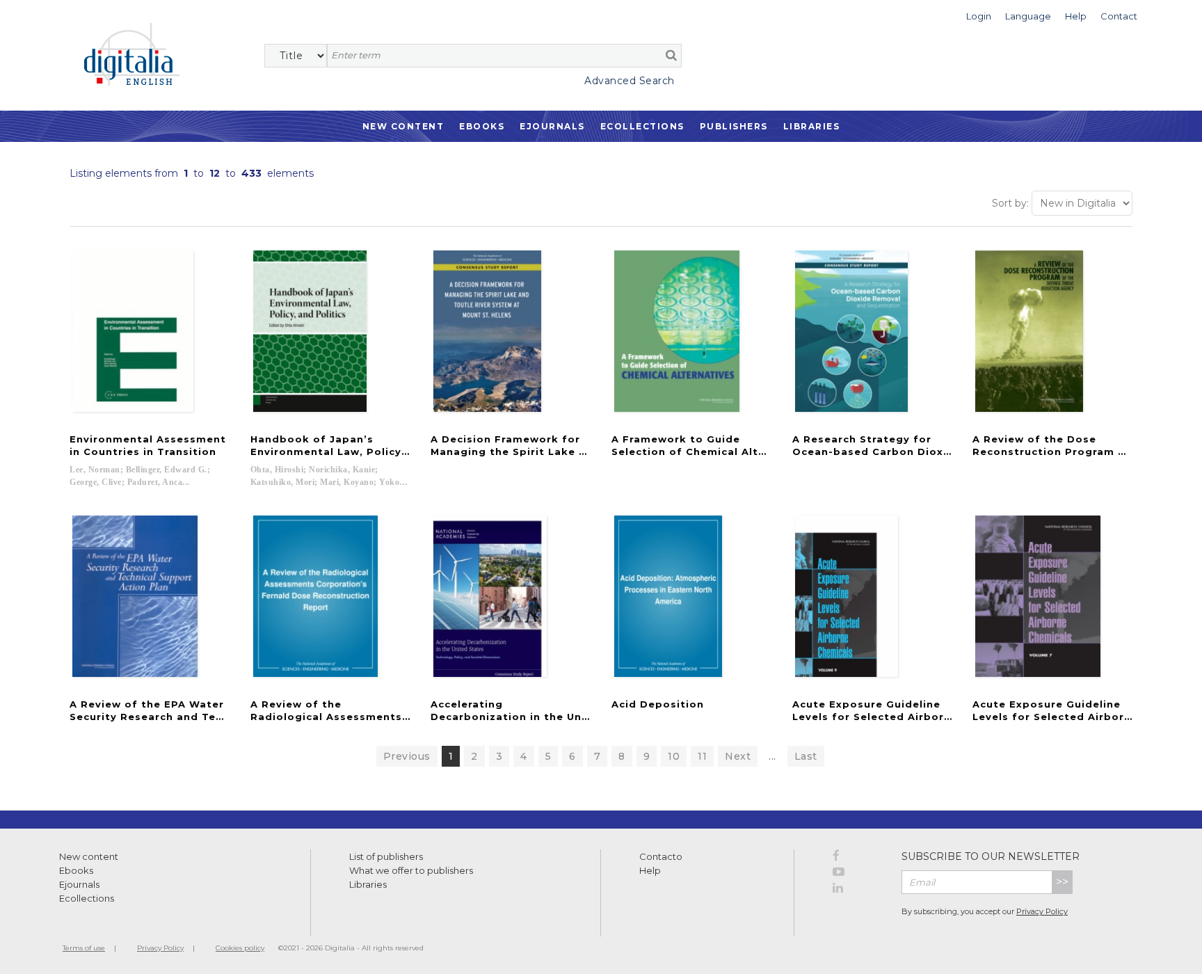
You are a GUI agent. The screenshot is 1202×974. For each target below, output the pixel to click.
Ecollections (642, 126)
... (772, 756)
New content (88, 856)
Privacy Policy (1042, 911)
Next (738, 756)
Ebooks (481, 126)
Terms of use (84, 947)
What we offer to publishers (411, 870)
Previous (407, 756)
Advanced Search (629, 80)
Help (650, 870)
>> (1062, 881)
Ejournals (552, 126)
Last (805, 756)
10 (674, 756)
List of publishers (386, 856)
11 (702, 756)
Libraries (811, 126)
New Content (403, 126)
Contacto (660, 856)
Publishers (734, 126)
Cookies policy (240, 947)
